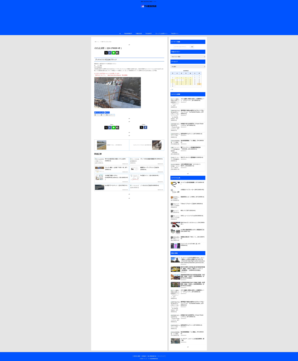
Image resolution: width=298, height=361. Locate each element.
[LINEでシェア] (113, 52)
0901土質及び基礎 (100, 112)
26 (181, 84)
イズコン (98, 115)
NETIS (107, 112)
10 (172, 80)
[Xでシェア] (106, 52)
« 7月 (171, 89)
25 (177, 84)
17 (172, 82)
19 (181, 82)
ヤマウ (103, 115)
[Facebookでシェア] (110, 52)
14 (190, 80)
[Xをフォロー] (141, 127)
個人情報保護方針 (152, 356)
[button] (117, 52)
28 (190, 84)
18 (177, 82)
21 (190, 82)
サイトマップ (161, 356)
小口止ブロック (111, 115)
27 (186, 84)
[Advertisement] (149, 20)
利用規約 (144, 356)
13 (186, 80)
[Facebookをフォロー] (145, 127)
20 (186, 82)
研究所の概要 (137, 356)
